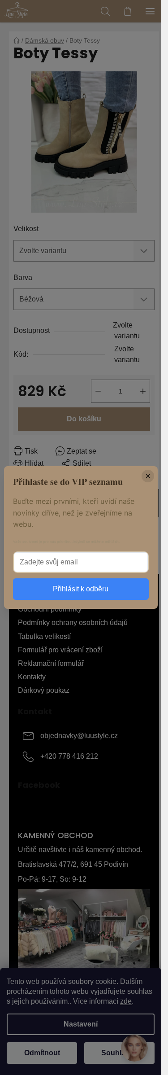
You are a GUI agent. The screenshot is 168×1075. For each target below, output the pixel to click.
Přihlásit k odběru (80, 589)
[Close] (148, 476)
